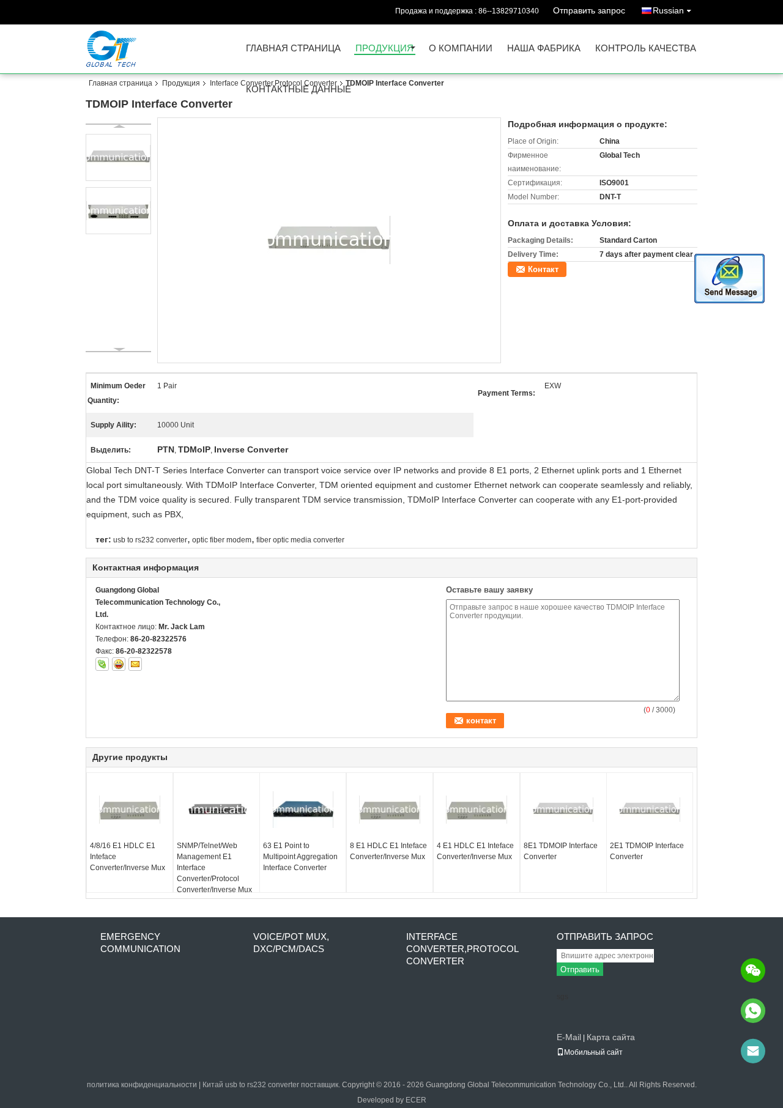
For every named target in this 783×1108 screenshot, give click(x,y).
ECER (416, 1100)
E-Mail (569, 1037)
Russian (668, 10)
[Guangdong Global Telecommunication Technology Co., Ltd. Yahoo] (118, 664)
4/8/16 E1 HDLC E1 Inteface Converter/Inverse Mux (127, 856)
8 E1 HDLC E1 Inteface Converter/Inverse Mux (388, 851)
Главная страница (293, 48)
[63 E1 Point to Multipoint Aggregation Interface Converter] (303, 809)
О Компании (460, 48)
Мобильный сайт (593, 1052)
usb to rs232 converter (150, 540)
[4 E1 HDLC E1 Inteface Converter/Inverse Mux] (476, 809)
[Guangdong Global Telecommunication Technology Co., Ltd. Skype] (102, 664)
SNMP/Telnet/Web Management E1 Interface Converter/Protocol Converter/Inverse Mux (214, 867)
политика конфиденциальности (142, 1084)
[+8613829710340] (753, 1011)
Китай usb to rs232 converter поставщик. (272, 1084)
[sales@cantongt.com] (753, 1051)
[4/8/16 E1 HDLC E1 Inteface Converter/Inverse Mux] (130, 809)
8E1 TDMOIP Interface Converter (561, 851)
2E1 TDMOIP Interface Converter (647, 851)
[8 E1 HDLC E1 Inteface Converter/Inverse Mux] (389, 809)
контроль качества (645, 48)
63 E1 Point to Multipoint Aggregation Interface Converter (300, 856)
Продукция (384, 48)
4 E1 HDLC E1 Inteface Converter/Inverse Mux (475, 851)
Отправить (579, 969)
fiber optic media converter (300, 540)
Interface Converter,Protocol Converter (273, 83)
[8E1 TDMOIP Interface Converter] (563, 809)
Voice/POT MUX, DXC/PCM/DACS (291, 942)
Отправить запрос (589, 10)
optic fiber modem (221, 540)
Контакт (543, 269)
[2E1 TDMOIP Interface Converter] (649, 809)
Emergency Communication (140, 942)
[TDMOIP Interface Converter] (329, 239)
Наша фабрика (544, 48)
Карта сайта (611, 1037)
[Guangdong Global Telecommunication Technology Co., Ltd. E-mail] (135, 664)
